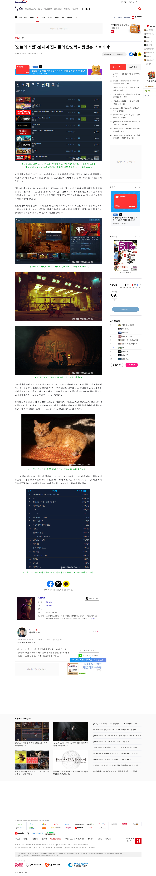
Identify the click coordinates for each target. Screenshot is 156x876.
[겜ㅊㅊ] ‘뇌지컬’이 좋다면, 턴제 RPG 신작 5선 (127, 75)
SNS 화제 (133, 67)
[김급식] (44, 828)
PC (22, 38)
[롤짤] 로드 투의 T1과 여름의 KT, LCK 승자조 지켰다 (115, 723)
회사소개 (17, 839)
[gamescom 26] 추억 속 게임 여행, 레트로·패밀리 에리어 (117, 735)
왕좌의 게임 (150, 34)
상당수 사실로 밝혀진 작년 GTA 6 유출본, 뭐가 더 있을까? (117, 765)
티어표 (148, 56)
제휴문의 (26, 839)
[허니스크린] (56, 828)
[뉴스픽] (68, 828)
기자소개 (108, 839)
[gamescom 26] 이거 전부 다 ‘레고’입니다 (111, 741)
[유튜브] (21, 833)
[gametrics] (20, 828)
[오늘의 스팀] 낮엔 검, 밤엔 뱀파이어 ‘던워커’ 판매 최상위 (42, 649)
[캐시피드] (91, 828)
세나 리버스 (150, 41)
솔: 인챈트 (149, 30)
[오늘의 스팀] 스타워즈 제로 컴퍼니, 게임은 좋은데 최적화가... (44, 653)
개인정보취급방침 (55, 839)
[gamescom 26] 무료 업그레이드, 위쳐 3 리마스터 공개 (127, 88)
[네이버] (20, 824)
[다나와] (91, 824)
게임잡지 (113, 236)
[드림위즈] (135, 824)
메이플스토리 (127, 336)
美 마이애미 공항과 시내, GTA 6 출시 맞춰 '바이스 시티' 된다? (117, 729)
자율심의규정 (80, 839)
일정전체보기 (125, 309)
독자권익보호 (68, 839)
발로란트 (125, 332)
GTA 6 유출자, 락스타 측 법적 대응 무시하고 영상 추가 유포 (127, 95)
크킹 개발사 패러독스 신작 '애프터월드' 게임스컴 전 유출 (127, 102)
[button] (104, 660)
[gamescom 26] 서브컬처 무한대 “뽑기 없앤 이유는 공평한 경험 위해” (126, 136)
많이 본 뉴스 (118, 67)
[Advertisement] (59, 28)
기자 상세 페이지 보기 (88, 650)
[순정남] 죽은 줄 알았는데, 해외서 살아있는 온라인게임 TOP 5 (126, 82)
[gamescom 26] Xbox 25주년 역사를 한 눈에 (112, 759)
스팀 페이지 (93, 598)
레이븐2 (149, 45)
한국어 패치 (150, 60)
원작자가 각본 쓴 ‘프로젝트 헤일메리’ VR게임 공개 (115, 771)
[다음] (44, 824)
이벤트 (112, 187)
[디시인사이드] (102, 828)
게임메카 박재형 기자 (22, 53)
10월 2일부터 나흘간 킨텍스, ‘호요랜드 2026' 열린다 (115, 747)
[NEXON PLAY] (79, 824)
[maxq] (124, 824)
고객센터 (90, 839)
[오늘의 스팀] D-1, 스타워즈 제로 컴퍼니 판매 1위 (39, 656)
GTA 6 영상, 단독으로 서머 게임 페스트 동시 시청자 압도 (117, 753)
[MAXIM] (113, 824)
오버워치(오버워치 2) (129, 344)
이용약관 (44, 839)
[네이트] (56, 824)
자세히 (93, 618)
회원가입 (131, 2)
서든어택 (125, 351)
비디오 (51, 602)
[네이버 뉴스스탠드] (51, 833)
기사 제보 (92, 631)
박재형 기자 (34, 632)
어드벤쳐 (49, 606)
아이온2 (125, 355)
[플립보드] (79, 828)
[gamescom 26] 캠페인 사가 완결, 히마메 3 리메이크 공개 (127, 129)
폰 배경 (148, 64)
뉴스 (17, 38)
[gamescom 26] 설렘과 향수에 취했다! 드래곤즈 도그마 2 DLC (127, 123)
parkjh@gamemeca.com (28, 642)
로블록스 (125, 359)
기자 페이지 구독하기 (90, 656)
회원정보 (99, 839)
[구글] (32, 824)
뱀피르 (148, 37)
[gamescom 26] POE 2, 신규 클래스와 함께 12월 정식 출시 (127, 109)
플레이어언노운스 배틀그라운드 (133, 340)
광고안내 (35, 839)
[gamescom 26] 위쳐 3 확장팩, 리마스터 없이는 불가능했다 (127, 116)
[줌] (68, 824)
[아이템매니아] (32, 828)
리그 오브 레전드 (128, 325)
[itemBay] (102, 824)
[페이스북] (38, 833)
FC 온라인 (126, 329)
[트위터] (29, 833)
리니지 (124, 347)
